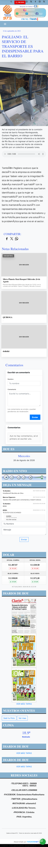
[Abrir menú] (5, 24)
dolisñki (6, 351)
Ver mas (22, 718)
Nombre (10, 379)
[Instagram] (41, 2)
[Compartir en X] (12, 239)
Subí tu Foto (9, 718)
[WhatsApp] (28, 2)
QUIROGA (7, 317)
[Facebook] (36, 2)
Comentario (12, 389)
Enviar (35, 417)
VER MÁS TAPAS (24, 704)
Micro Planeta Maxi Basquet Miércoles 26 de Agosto (21, 280)
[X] (32, 2)
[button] (12, 2)
